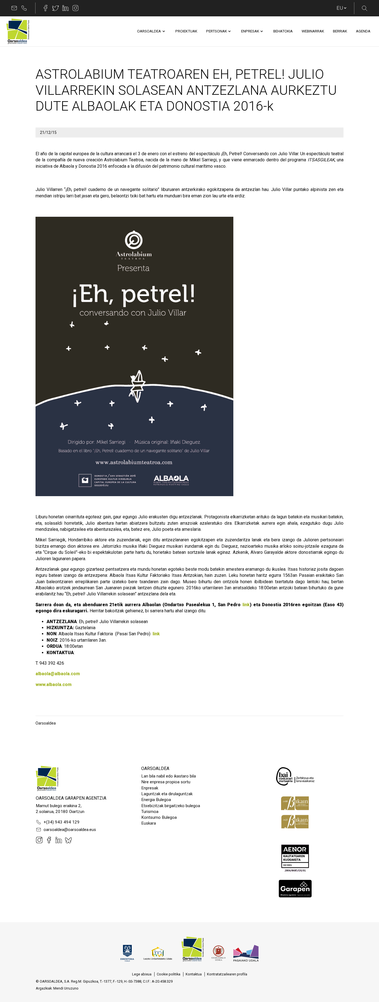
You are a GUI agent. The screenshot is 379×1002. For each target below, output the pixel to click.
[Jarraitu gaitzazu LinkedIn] (65, 8)
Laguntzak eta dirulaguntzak (167, 793)
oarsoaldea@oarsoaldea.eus (70, 829)
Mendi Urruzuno (66, 988)
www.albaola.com (54, 684)
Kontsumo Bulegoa (159, 817)
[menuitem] (149, 31)
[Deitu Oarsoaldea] (24, 8)
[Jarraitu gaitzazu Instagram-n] (75, 8)
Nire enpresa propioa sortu (165, 781)
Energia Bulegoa (156, 799)
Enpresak (149, 788)
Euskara (148, 823)
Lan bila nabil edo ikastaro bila (168, 776)
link (246, 604)
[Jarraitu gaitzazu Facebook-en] (45, 8)
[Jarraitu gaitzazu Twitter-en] (55, 8)
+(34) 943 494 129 (62, 822)
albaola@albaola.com (58, 673)
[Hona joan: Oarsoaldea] (17, 31)
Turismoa (149, 811)
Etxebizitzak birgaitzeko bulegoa (170, 805)
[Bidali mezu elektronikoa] (14, 8)
